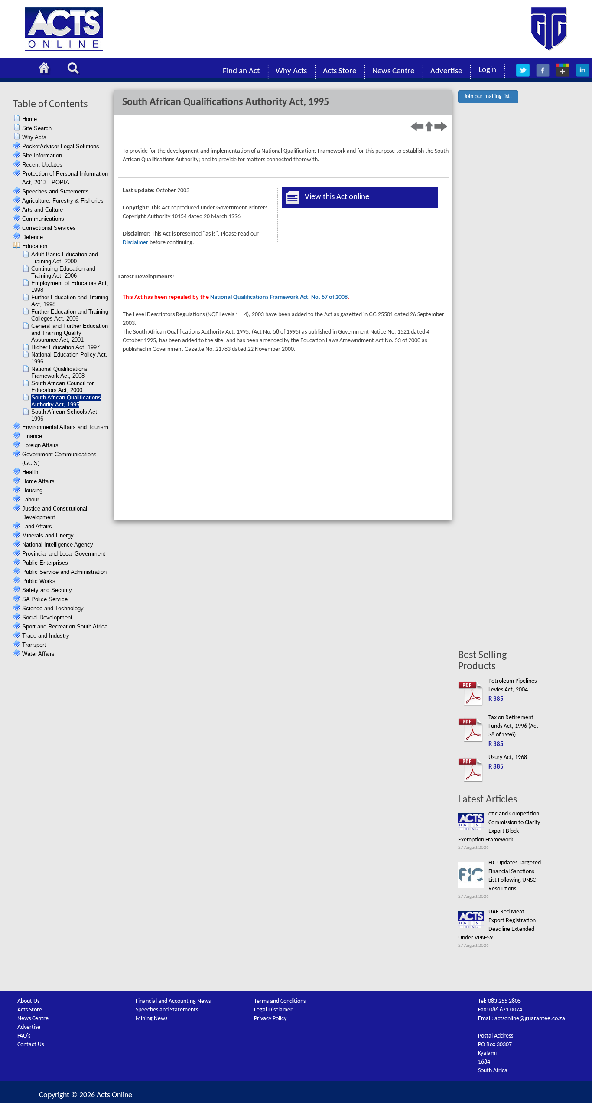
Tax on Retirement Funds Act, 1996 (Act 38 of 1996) (513, 726)
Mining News (151, 1018)
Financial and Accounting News (173, 1001)
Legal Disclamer (273, 1010)
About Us (28, 1001)
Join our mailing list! (488, 96)
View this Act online (337, 197)
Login (487, 70)
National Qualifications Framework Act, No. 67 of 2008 (279, 297)
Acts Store (339, 71)
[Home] (46, 69)
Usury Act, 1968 (507, 757)
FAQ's (23, 1036)
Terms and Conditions (280, 1001)
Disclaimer (135, 242)
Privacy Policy (270, 1018)
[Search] (75, 69)
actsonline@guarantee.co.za (529, 1018)
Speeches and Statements (167, 1010)
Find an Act (241, 71)
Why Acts (291, 71)
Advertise (446, 71)
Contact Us (30, 1044)
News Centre (393, 71)
